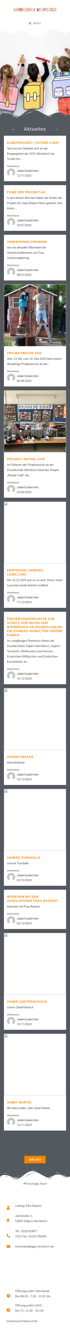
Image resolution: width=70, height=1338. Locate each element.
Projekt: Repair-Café (26, 459)
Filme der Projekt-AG (26, 192)
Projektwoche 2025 (24, 353)
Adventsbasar (20, 756)
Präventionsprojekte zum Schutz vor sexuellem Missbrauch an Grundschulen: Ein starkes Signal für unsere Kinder (35, 627)
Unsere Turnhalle (23, 857)
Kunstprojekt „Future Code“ (33, 142)
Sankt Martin (19, 1102)
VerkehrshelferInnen (27, 241)
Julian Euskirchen (27, 170)
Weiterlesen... (14, 166)
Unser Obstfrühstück (27, 1001)
